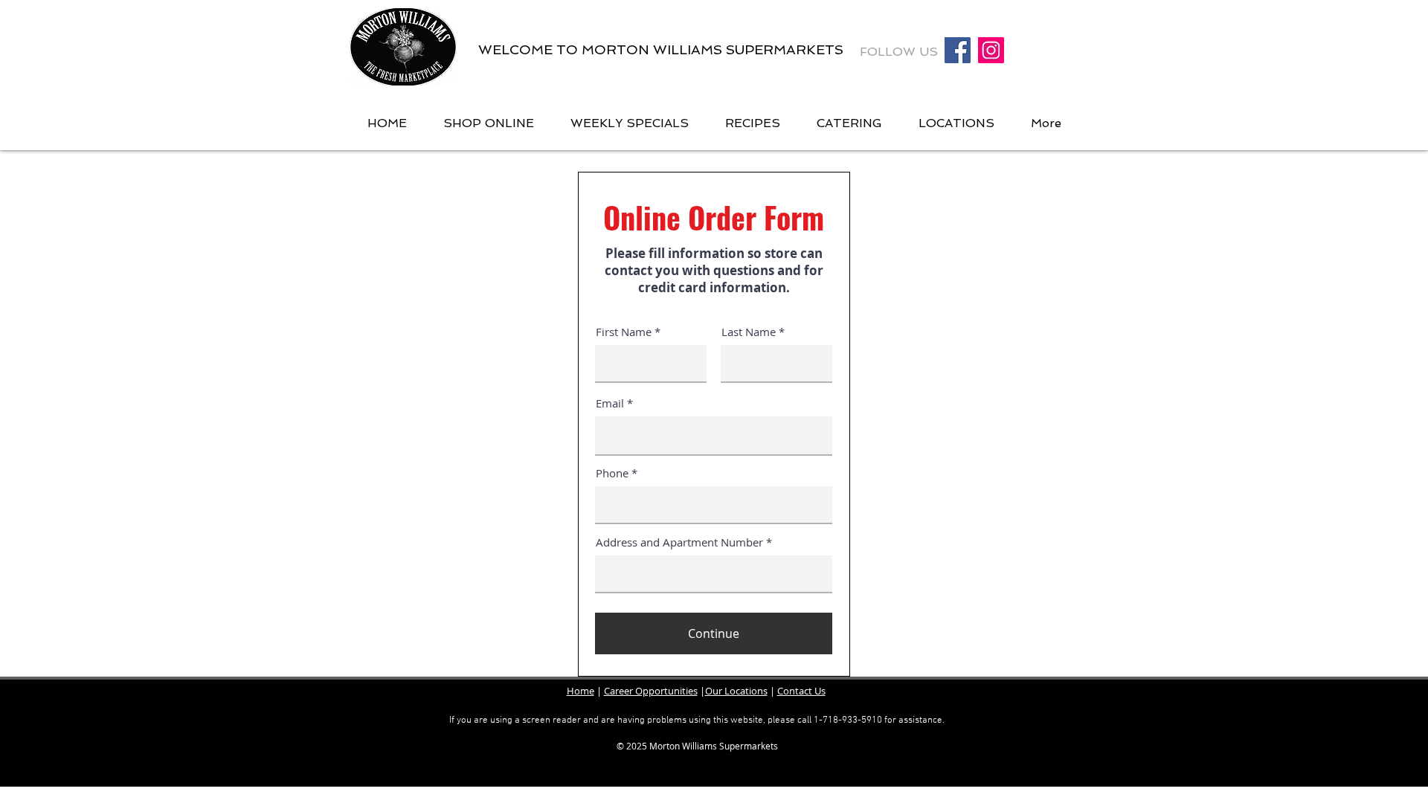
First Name (624, 332)
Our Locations (736, 690)
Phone (612, 473)
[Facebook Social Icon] (958, 50)
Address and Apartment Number (679, 542)
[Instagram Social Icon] (991, 50)
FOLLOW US (901, 52)
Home (580, 690)
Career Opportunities (651, 690)
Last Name (748, 332)
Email (610, 403)
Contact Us (801, 690)
